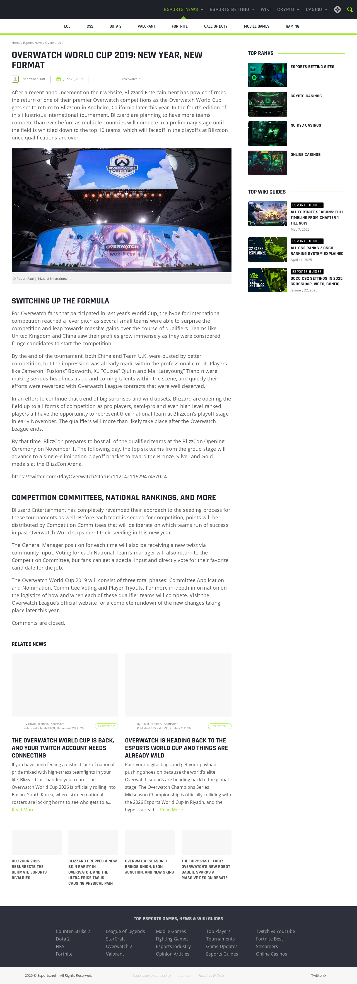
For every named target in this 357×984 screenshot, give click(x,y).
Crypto (285, 9)
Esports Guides (222, 954)
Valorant (115, 954)
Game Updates (222, 946)
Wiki (266, 9)
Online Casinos (306, 155)
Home (16, 42)
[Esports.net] (32, 9)
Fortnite (64, 954)
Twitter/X (319, 975)
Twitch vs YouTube (275, 931)
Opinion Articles (172, 954)
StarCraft (115, 939)
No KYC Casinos (306, 125)
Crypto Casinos (306, 96)
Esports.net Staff (33, 79)
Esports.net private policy (151, 975)
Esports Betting (229, 9)
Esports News (181, 9)
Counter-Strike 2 (73, 931)
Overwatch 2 (54, 42)
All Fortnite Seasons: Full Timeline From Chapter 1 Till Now (317, 217)
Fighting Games (172, 939)
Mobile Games (171, 931)
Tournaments (220, 939)
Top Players (218, 931)
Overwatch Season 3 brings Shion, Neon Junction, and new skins (149, 866)
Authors (184, 975)
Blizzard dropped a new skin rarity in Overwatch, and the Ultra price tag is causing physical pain (92, 872)
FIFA (60, 946)
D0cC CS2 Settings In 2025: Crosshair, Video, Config (317, 281)
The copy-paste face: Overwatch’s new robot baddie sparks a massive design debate (206, 869)
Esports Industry (173, 946)
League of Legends (125, 931)
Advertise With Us (211, 975)
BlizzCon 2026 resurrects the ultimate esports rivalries (29, 869)
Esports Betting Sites (312, 67)
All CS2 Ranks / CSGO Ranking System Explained (317, 251)
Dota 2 (63, 939)
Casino (314, 9)
